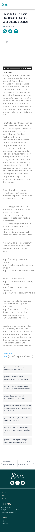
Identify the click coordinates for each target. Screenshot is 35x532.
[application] (17, 68)
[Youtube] (23, 483)
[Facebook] (12, 483)
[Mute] (25, 68)
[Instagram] (17, 483)
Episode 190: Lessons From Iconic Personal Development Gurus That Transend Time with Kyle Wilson (17, 408)
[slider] (29, 68)
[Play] (5, 68)
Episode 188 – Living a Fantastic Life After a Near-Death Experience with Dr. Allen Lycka (17, 430)
